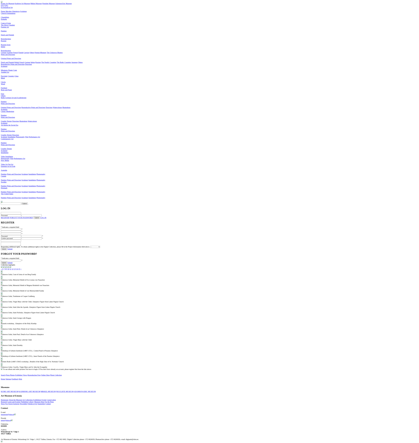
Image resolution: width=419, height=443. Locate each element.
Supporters (41, 404)
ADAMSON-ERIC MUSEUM (85, 391)
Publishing (24, 402)
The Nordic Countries (48, 62)
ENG (6, 5)
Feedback (15, 379)
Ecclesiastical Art (7, 7)
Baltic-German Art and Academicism (13, 98)
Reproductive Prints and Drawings (13, 64)
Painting (4, 31)
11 (10, 269)
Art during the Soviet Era (9, 125)
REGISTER (5, 218)
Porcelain (4, 76)
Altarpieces (16, 11)
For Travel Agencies (12, 404)
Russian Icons (5, 45)
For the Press (49, 402)
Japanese (74, 62)
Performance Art (34, 137)
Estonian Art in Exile (8, 166)
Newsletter (23, 404)
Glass (16, 76)
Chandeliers (5, 17)
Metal (3, 78)
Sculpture (23, 11)
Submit (10, 249)
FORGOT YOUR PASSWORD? (21, 218)
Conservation (51, 400)
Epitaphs (4, 19)
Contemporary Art (7, 139)
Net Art (10, 164)
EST (2, 5)
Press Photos (10, 375)
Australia (4, 170)
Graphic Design (6, 121)
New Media (5, 160)
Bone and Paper (6, 90)
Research (4, 402)
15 (19, 269)
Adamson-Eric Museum (63, 3)
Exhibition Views (21, 375)
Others (32, 53)
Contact (48, 404)
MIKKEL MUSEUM (48, 391)
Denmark (4, 188)
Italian (3, 47)
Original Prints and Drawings (11, 58)
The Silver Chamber (8, 25)
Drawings (28, 64)
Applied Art (5, 72)
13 (15, 269)
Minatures (4, 70)
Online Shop (45, 375)
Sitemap (8, 379)
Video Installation (7, 156)
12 (13, 269)
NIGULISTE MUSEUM (65, 391)
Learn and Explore (14, 402)
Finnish (20, 53)
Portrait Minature (40, 53)
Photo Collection (56, 375)
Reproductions (6, 39)
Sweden (3, 182)
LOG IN (43, 218)
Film (26, 137)
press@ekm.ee (6, 420)
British (16, 62)
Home (3, 379)
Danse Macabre (6, 11)
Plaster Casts (12, 70)
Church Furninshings (8, 13)
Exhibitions (37, 400)
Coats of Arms (6, 23)
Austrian (10, 53)
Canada (3, 176)
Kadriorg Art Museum (22, 3)
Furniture (4, 88)
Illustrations (66, 107)
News (3, 404)
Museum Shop (39, 402)
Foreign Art (5, 27)
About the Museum (15, 400)
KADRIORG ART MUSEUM (29, 391)
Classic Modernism (7, 111)
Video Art (4, 164)
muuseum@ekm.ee (7, 414)
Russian (3, 41)
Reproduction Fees (34, 375)
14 (17, 269)
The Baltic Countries (64, 62)
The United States (7, 194)
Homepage (4, 400)
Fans (2, 94)
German (3, 53)
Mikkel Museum (36, 3)
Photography (20, 137)
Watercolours (57, 107)
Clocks (3, 82)
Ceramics (11, 76)
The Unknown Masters (55, 53)
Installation (11, 137)
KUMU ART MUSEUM (9, 391)
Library (31, 402)
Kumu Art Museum (7, 3)
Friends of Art (32, 404)
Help (20, 379)
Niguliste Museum (48, 3)
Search (3, 375)
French (15, 53)
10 (8, 269)
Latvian (26, 53)
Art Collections (27, 400)
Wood (3, 84)
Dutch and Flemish (7, 35)
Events (44, 400)
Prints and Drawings (8, 54)
